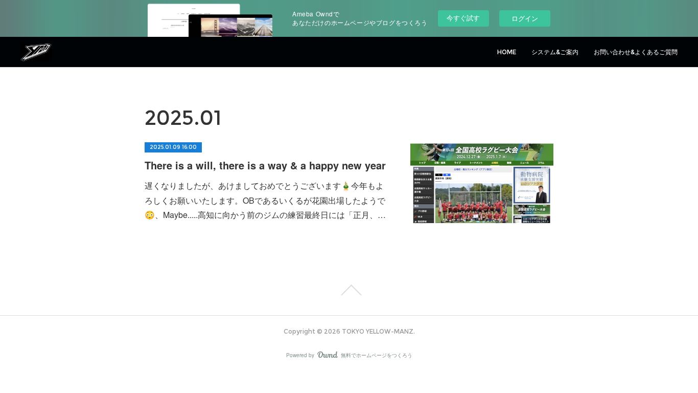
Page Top (349, 290)
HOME (506, 52)
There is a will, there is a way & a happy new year (265, 165)
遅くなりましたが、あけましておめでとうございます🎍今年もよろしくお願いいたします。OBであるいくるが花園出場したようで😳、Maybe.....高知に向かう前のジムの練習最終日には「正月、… (265, 200)
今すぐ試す (463, 18)
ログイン (524, 18)
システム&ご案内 (554, 52)
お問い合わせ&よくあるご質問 (636, 52)
